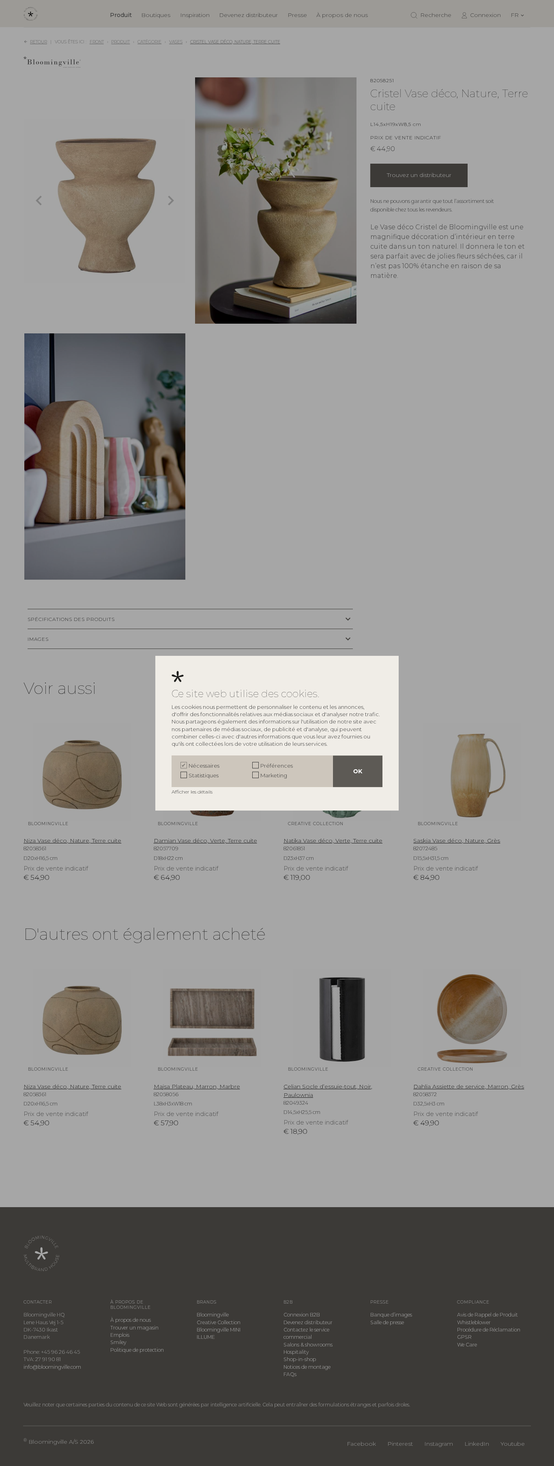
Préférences (276, 765)
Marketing (273, 775)
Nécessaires (204, 765)
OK (357, 771)
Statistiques (204, 775)
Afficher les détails (193, 792)
